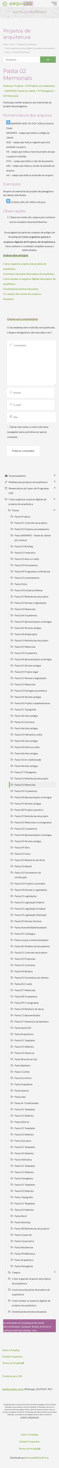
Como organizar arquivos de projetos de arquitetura (31, 1281)
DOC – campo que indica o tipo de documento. (30, 161)
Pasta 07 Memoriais (25, 990)
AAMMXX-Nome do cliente (20, 90)
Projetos (19, 85)
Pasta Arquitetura (23, 1034)
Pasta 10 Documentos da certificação (27, 875)
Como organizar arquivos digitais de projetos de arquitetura (30, 48)
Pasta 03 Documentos (26, 565)
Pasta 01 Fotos (22, 853)
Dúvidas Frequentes (12, 1356)
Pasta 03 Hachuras (24, 1052)
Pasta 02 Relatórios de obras (29, 860)
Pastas (8, 52)
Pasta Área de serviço (25, 1059)
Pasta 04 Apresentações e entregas (33, 659)
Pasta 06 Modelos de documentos (32, 946)
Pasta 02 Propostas (24, 958)
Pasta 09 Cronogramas (26, 1002)
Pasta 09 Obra (22, 847)
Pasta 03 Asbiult (23, 866)
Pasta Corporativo (24, 1241)
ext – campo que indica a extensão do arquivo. (30, 175)
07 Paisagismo (45, 90)
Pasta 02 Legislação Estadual (29, 908)
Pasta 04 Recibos (23, 971)
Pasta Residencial (23, 1247)
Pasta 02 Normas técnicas (28, 921)
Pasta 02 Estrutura (24, 722)
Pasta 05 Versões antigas (27, 665)
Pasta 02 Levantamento (26, 577)
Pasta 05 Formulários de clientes (31, 977)
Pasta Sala (19, 1096)
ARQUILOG (20, 3)
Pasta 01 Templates (24, 1040)
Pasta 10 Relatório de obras (29, 1009)
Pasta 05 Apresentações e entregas (33, 621)
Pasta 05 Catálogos (24, 933)
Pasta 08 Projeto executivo (28, 809)
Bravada (29, 1457)
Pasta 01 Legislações (25, 896)
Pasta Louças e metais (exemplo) (31, 940)
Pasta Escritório (23, 1078)
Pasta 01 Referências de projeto (31, 596)
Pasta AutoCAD (22, 1027)
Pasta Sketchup (22, 1222)
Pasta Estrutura (22, 1140)
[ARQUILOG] (4, 3)
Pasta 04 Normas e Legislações (30, 889)
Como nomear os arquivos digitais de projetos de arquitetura (31, 1303)
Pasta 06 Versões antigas (27, 627)
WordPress (42, 1457)
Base (13, 44)
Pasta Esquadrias (23, 1084)
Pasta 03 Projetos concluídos (29, 883)
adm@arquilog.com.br (13, 1389)
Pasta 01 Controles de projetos (30, 522)
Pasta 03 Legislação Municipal (30, 914)
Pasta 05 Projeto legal (26, 671)
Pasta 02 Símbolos (24, 1046)
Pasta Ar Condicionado (26, 1103)
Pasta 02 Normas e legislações (30, 602)
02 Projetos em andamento (40, 85)
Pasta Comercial (23, 1234)
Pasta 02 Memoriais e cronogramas (33, 822)
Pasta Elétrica (21, 1121)
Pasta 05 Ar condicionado (27, 759)
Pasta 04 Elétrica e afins (27, 747)
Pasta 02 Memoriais (21, 52)
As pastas (8, 298)
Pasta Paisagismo (23, 1178)
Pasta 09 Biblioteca (24, 1253)
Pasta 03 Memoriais (25, 609)
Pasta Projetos (22, 516)
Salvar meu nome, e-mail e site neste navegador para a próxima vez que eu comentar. (27, 431)
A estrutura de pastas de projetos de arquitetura (28, 273)
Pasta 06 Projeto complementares (32, 703)
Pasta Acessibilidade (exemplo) (30, 927)
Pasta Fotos (20, 584)
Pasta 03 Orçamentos (25, 653)
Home (5, 44)
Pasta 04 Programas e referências (32, 571)
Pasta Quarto (21, 1090)
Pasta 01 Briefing (23, 546)
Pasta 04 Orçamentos (25, 615)
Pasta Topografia (23, 1197)
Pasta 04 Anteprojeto (25, 634)
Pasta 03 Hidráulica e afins (28, 734)
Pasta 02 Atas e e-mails (26, 558)
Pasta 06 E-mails (23, 983)
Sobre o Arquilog (10, 1350)
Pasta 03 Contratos (24, 965)
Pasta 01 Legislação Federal (29, 902)
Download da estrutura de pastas (21, 288)
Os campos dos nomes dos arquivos (22, 293)
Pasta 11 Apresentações (27, 1015)
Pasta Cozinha (22, 1071)
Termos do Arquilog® (13, 1363)
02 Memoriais (10, 95)
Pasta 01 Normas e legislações (30, 678)
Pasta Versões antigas (26, 715)
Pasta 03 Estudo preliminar (28, 590)
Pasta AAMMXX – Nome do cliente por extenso (32, 538)
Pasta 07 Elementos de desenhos (31, 1021)
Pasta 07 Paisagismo (25, 772)
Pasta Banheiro (22, 1065)
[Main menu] (54, 3)
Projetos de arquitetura (27, 44)
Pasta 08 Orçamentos (25, 996)
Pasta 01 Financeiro (25, 552)
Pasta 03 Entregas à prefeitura (30, 690)
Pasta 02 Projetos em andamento (31, 529)
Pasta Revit (20, 1216)
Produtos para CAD (12, 1376)
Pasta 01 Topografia (25, 709)
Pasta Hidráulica (23, 1159)
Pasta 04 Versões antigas (27, 697)
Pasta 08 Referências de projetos (31, 1228)
